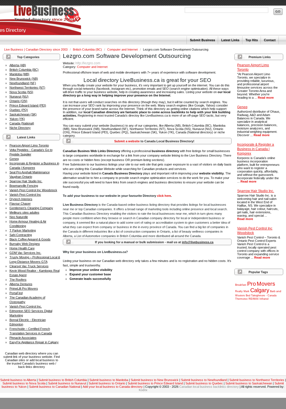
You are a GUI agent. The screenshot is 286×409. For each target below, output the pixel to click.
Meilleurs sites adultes (24, 212)
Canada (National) (21, 123)
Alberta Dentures (20, 284)
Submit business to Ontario (107, 383)
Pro (251, 284)
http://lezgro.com (87, 63)
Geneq (14, 158)
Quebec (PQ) (18, 110)
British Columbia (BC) (88, 49)
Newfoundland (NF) (22, 83)
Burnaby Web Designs (24, 243)
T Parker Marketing (22, 230)
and (278, 291)
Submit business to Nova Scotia (24, 383)
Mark (246, 291)
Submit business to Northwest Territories (256, 380)
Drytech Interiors (20, 199)
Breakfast (240, 284)
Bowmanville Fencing (23, 185)
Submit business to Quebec (204, 383)
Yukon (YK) (17, 118)
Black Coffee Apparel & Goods (30, 239)
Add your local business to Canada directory (113, 386)
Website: (69, 63)
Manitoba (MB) (19, 74)
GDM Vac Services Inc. (25, 252)
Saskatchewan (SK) (23, 114)
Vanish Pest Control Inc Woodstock (33, 190)
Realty (239, 291)
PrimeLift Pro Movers (23, 288)
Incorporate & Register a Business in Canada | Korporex (255, 149)
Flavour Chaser (20, 203)
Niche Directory (20, 127)
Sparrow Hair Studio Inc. (25, 181)
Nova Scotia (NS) (21, 92)
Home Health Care (22, 248)
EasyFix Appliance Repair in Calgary (34, 342)
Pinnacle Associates (23, 337)
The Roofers (18, 279)
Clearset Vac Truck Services (29, 266)
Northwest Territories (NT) (27, 87)
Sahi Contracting (20, 235)
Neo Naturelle (18, 217)
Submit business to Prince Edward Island (155, 383)
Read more (266, 97)
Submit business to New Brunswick (154, 380)
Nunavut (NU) (18, 96)
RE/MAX (254, 298)
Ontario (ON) (18, 101)
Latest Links (230, 40)
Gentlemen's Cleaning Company (31, 208)
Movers (266, 284)
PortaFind (16, 293)
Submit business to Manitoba (108, 380)
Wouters (240, 295)
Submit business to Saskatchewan (248, 383)
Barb (272, 291)
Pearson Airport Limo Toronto (29, 145)
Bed (248, 295)
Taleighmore (258, 295)
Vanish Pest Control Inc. (25, 306)
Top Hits (252, 40)
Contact (270, 40)
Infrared (263, 298)
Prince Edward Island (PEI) (27, 105)
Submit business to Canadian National (54, 386)
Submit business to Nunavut (67, 383)
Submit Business (202, 40)
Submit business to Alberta (18, 380)
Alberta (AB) (17, 65)
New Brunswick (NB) (23, 78)
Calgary (259, 290)
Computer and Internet (123, 49)
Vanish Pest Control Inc (25, 194)
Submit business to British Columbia (63, 380)
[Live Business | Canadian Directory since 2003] (40, 20)
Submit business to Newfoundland (204, 380)
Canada (272, 295)
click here (164, 195)
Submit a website (127, 141)
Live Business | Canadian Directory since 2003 (36, 49)
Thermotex (241, 298)
